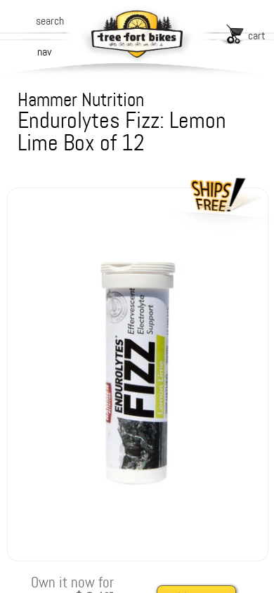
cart (257, 35)
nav (44, 51)
